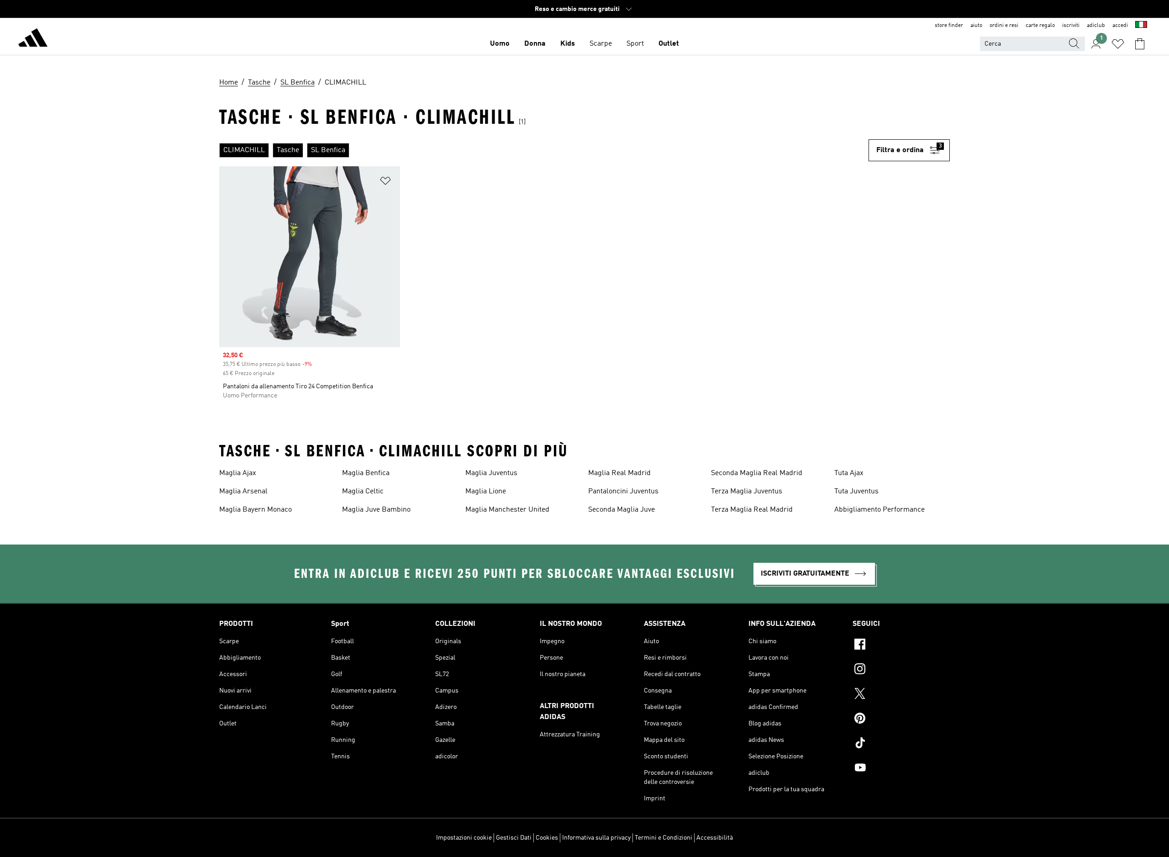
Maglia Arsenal (243, 491)
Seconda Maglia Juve (621, 509)
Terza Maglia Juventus (746, 491)
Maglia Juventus (491, 473)
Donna (535, 44)
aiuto (976, 25)
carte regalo (1040, 25)
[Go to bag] (1140, 44)
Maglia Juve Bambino (376, 509)
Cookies (547, 838)
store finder (949, 25)
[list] (544, 150)
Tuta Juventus (856, 491)
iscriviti (1070, 25)
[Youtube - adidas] (901, 768)
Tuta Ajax (849, 473)
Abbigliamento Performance (879, 509)
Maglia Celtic (363, 491)
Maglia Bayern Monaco (255, 509)
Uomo (500, 44)
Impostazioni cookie (464, 838)
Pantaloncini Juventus (623, 491)
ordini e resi (1004, 25)
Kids (567, 44)
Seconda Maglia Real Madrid (756, 473)
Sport (635, 44)
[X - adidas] (901, 694)
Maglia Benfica (366, 473)
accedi (1120, 25)
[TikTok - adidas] (901, 744)
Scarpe (601, 44)
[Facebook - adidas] (901, 645)
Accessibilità (714, 838)
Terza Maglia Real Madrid (752, 509)
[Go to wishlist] (1118, 44)
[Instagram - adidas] (901, 670)
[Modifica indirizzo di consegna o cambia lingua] (1141, 25)
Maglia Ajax (237, 473)
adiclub (1096, 25)
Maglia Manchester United (507, 509)
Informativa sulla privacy (596, 838)
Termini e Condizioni (663, 838)
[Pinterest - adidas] (901, 719)
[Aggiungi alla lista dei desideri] (385, 182)
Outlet (668, 44)
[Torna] (32, 39)
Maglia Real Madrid (619, 473)
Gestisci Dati (514, 838)
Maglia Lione (485, 491)
